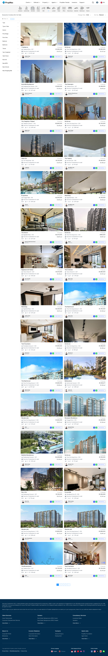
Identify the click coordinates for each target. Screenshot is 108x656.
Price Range (5, 33)
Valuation (75, 620)
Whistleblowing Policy (14, 651)
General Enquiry (59, 633)
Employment (58, 636)
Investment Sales (77, 618)
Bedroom (5, 41)
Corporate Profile (6, 633)
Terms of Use (24, 651)
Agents (54, 2)
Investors (74, 2)
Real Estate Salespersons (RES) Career (47, 618)
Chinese (63, 651)
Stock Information (33, 636)
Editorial (36, 2)
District (4, 30)
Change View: (83, 15)
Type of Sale (6, 26)
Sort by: (99, 15)
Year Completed (6, 52)
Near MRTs (5, 63)
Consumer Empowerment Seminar (11, 620)
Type (4, 22)
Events (28, 2)
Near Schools (6, 67)
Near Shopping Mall (7, 70)
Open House (6, 55)
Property (45, 2)
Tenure (4, 48)
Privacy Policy (5, 651)
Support (81, 2)
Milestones (5, 636)
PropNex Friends (64, 2)
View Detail (58, 56)
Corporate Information (34, 633)
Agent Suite (85, 636)
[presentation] (59, 43)
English (55, 651)
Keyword (5, 59)
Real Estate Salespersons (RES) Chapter (47, 620)
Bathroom (5, 44)
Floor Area (5, 37)
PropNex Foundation (87, 633)
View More (5, 623)
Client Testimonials (7, 618)
